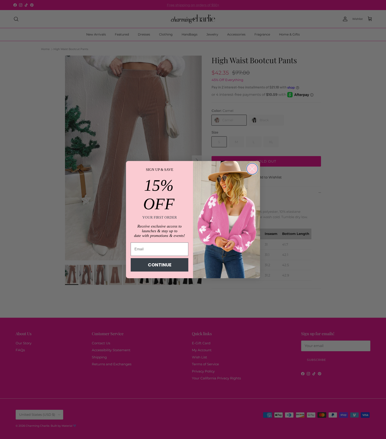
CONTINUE (159, 265)
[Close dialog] (252, 168)
